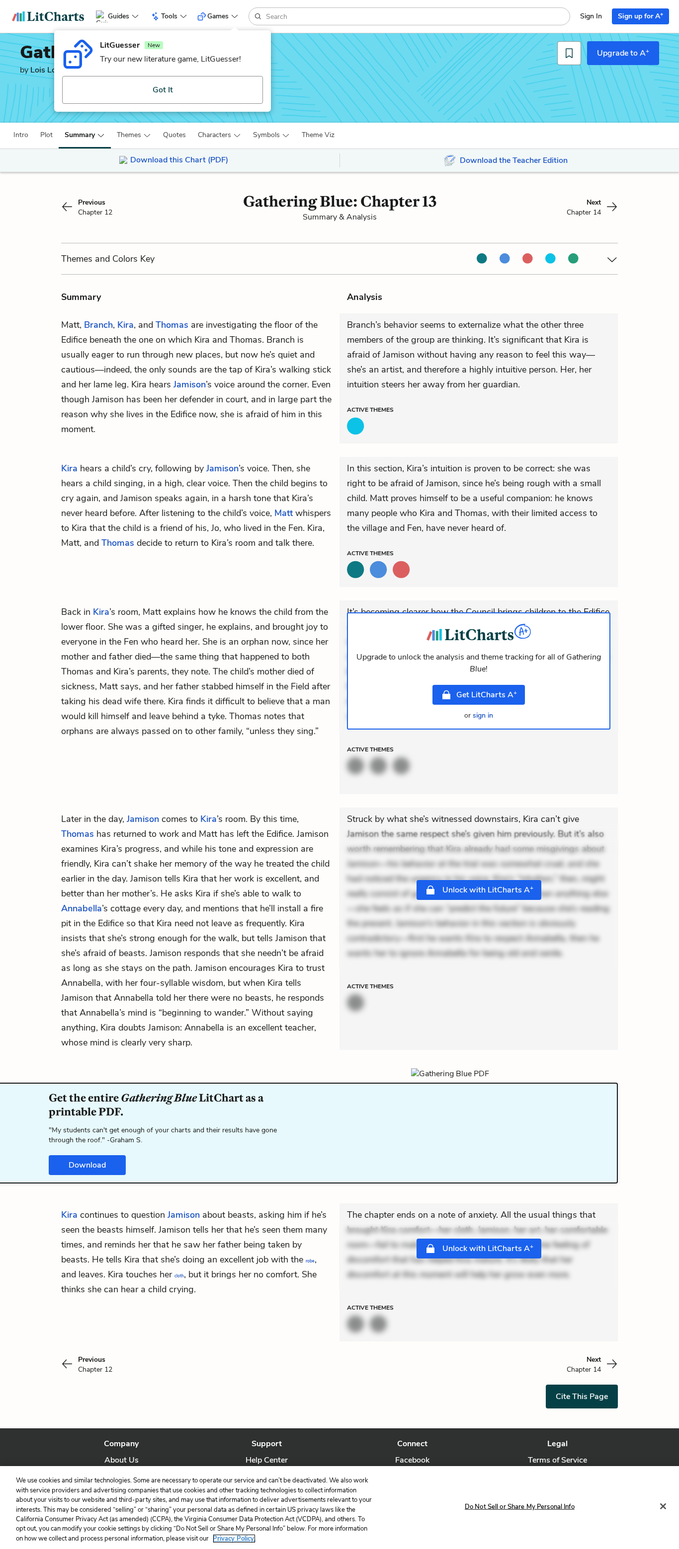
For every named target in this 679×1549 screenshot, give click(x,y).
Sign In (591, 16)
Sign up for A (640, 15)
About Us (121, 1460)
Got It (163, 89)
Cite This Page (582, 1396)
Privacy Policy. (234, 1538)
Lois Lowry (50, 70)
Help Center (267, 1460)
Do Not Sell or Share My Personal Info (520, 1506)
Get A (486, 694)
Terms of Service (557, 1460)
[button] (20, 135)
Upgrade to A (623, 53)
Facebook (412, 1460)
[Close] (663, 1506)
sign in (483, 715)
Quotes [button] (174, 135)
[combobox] (417, 16)
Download (87, 1165)
